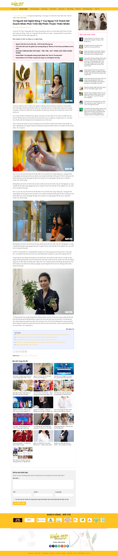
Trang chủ (14, 9)
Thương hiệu (34, 9)
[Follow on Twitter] (56, 546)
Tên (14, 492)
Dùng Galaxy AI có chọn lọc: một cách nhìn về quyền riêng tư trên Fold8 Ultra (94, 40)
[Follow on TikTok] (53, 546)
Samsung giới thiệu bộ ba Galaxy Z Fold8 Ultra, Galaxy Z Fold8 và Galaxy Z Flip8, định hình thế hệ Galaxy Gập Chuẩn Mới (95, 72)
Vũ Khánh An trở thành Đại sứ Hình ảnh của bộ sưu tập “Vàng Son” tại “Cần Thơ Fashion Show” (94, 103)
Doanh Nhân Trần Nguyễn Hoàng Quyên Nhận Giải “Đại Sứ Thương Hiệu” (39, 55)
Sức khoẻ (53, 9)
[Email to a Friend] (20, 351)
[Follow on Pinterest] (62, 546)
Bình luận (16, 478)
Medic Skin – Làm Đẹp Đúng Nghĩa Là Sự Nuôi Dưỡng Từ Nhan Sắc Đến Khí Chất (40, 342)
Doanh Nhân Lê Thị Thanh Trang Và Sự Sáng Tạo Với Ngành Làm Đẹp (38, 58)
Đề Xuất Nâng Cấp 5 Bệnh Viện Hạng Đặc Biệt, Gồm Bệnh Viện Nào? (36, 337)
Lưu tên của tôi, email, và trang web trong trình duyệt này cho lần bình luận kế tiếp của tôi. (42, 499)
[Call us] (59, 546)
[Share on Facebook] (14, 351)
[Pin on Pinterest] (23, 351)
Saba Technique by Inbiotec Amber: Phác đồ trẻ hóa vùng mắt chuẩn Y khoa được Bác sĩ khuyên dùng (94, 52)
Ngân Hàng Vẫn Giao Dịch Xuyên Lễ (27, 345)
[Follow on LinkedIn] (67, 546)
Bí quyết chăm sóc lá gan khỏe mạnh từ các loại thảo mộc (93, 46)
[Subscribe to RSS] (64, 546)
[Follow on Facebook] (50, 546)
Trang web (58, 492)
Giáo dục (62, 9)
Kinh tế (78, 9)
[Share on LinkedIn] (25, 351)
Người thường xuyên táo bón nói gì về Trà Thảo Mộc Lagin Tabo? (95, 88)
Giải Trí (97, 9)
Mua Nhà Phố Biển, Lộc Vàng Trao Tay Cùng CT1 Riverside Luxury (36, 340)
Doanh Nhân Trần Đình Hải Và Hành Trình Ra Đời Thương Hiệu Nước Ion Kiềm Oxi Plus (42, 334)
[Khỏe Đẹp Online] (17, 3)
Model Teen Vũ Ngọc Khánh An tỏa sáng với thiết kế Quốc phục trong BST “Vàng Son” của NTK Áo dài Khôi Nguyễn (94, 95)
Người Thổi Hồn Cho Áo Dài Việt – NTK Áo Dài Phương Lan (34, 44)
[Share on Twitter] (17, 351)
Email (36, 492)
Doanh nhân (23, 9)
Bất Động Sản (87, 9)
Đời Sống (70, 9)
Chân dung (24, 356)
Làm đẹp (44, 9)
